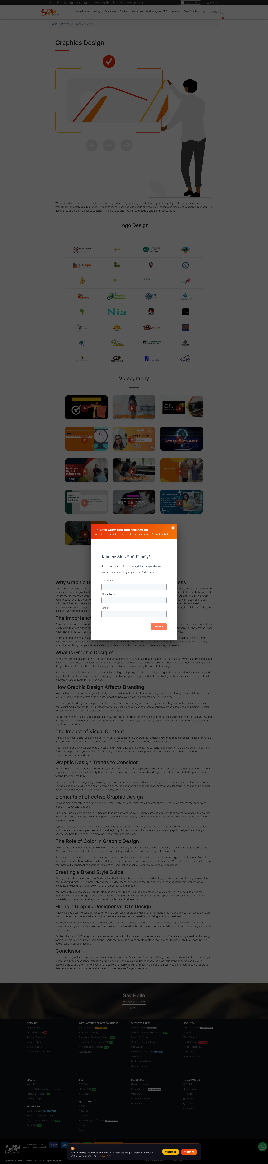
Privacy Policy (104, 1156)
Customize (170, 1151)
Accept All (189, 1151)
